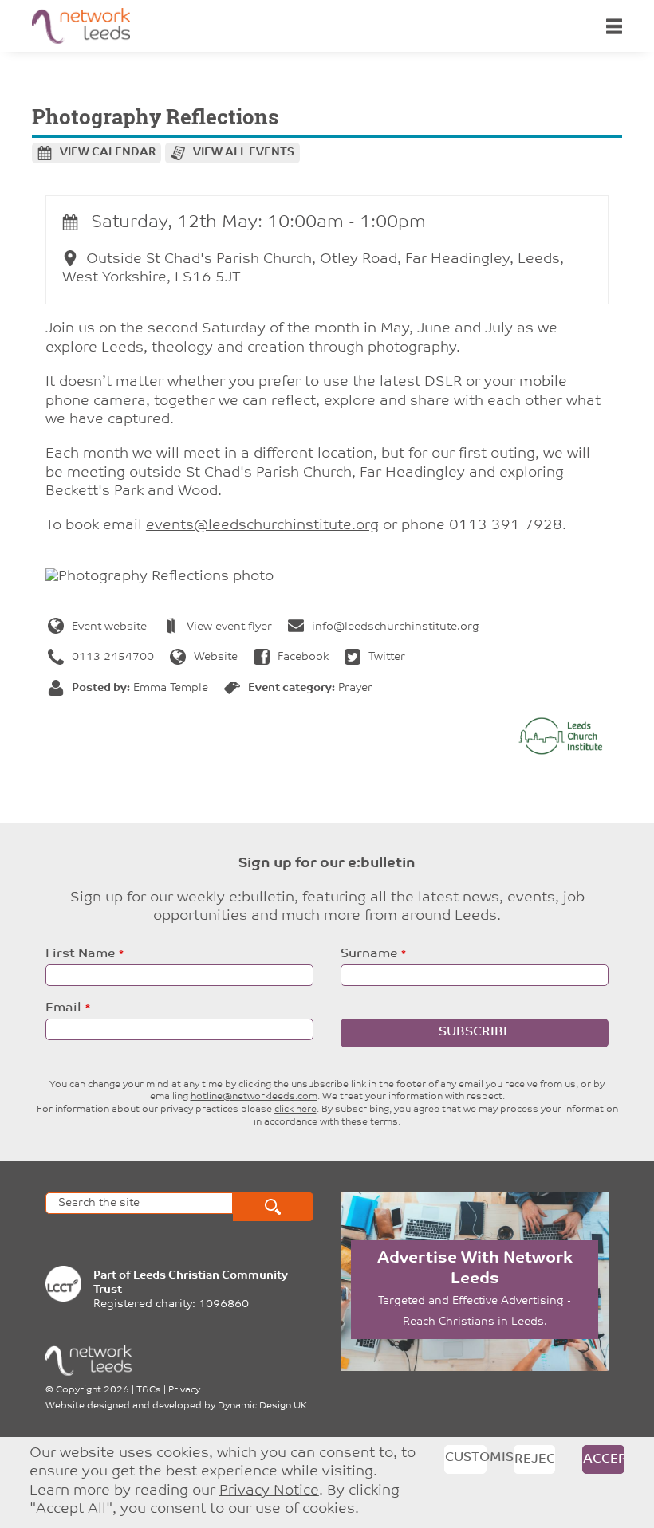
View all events (243, 153)
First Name (80, 954)
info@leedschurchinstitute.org (395, 627)
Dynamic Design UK (262, 1406)
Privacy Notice (269, 1491)
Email (63, 1008)
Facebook (303, 657)
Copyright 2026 (92, 1390)
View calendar (108, 153)
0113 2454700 (113, 657)
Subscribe (475, 1032)
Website (216, 657)
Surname (369, 954)
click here (295, 1109)
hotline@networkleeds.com (254, 1097)
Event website (109, 627)
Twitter (386, 657)
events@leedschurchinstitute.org (262, 526)
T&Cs (148, 1390)
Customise (466, 1457)
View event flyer (229, 627)
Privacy (184, 1390)
